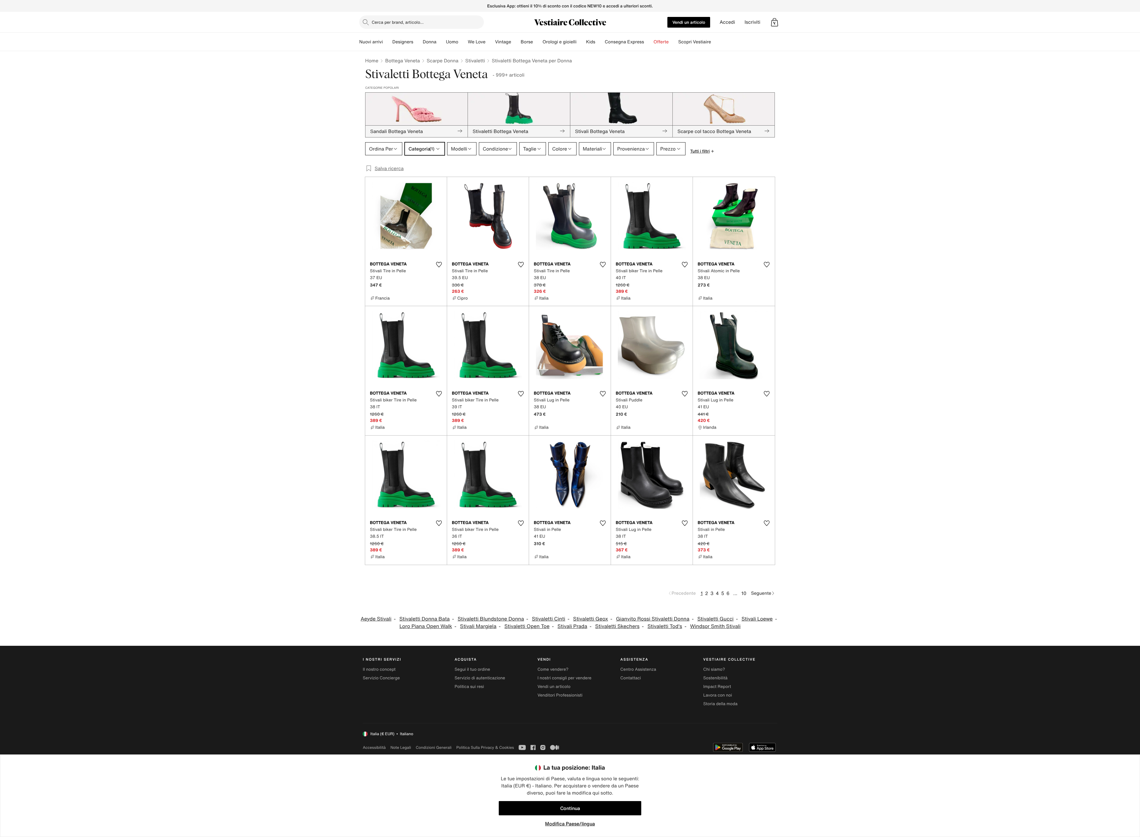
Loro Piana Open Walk (425, 626)
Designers (402, 42)
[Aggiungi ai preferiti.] (438, 264)
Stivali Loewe (757, 619)
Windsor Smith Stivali (715, 626)
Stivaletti (475, 60)
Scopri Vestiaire (694, 42)
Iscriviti (752, 22)
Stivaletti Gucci (715, 619)
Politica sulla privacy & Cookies (485, 747)
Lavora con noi (717, 695)
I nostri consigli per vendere (564, 678)
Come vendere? (552, 669)
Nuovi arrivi (371, 42)
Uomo (452, 42)
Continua (570, 808)
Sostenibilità (715, 678)
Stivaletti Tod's (664, 626)
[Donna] (441, 41)
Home (371, 60)
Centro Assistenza (638, 669)
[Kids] (600, 41)
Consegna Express (624, 42)
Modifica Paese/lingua (570, 823)
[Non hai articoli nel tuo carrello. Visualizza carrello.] (774, 22)
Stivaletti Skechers (617, 626)
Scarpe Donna (442, 60)
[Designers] (418, 41)
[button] (774, 22)
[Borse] (537, 41)
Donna (429, 42)
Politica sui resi (469, 686)
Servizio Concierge (381, 678)
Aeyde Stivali (376, 619)
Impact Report (717, 686)
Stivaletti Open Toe (527, 626)
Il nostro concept (379, 669)
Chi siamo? (714, 669)
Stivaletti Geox (590, 619)
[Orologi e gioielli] (581, 41)
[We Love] (490, 41)
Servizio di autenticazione (480, 678)
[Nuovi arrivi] (387, 41)
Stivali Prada (572, 626)
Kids (590, 42)
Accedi (727, 22)
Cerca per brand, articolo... (398, 22)
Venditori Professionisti (559, 695)
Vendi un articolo (688, 22)
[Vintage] (516, 41)
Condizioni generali (434, 747)
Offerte (661, 42)
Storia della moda (720, 704)
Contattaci (630, 678)
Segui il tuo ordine (472, 669)
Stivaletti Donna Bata (424, 619)
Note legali (400, 747)
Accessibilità (374, 747)
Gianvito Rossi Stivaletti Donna (652, 619)
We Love (477, 42)
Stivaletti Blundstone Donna (490, 619)
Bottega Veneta (402, 60)
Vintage (503, 42)
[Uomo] (463, 41)
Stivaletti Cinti (548, 619)
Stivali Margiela (478, 626)
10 (743, 593)
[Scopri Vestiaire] (715, 41)
